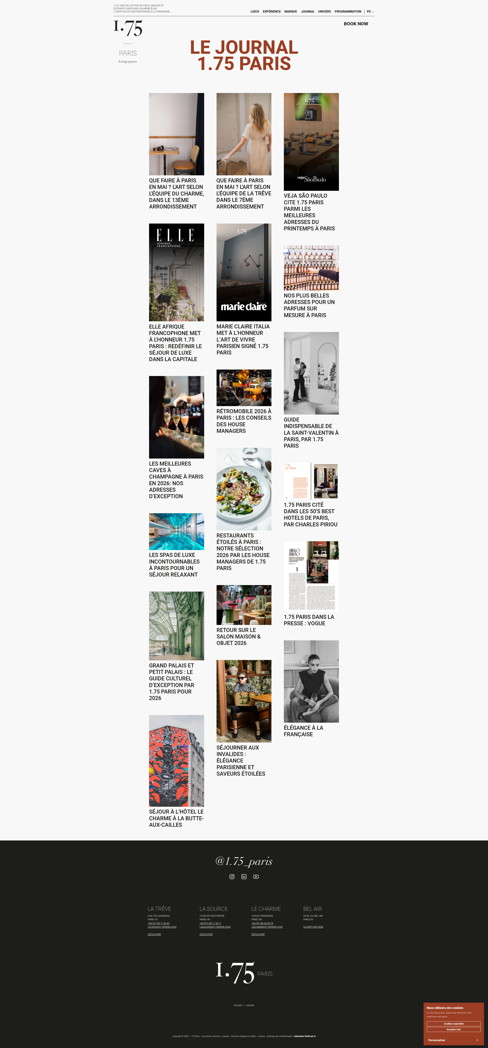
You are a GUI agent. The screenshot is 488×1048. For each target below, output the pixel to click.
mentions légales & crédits (243, 1036)
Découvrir (154, 934)
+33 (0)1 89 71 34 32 (158, 923)
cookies (261, 1036)
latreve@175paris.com (162, 927)
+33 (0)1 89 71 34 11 (210, 923)
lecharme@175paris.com (267, 927)
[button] (369, 11)
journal (225, 1036)
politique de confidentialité (279, 1036)
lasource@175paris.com (215, 927)
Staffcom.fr (310, 1036)
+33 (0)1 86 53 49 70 (262, 923)
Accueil (238, 1005)
